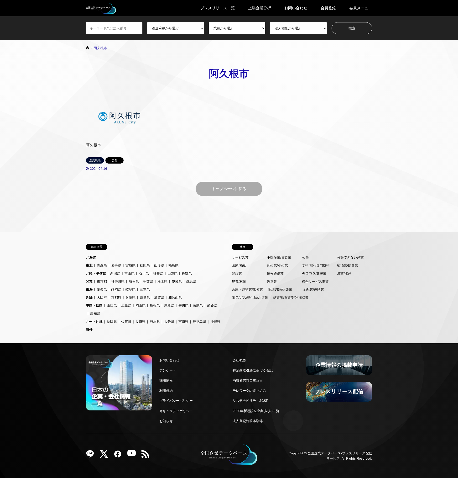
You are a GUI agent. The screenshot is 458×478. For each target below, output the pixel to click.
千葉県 (148, 281)
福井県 (158, 273)
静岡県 (116, 289)
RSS (147, 456)
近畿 (89, 297)
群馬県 (191, 281)
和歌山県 (175, 297)
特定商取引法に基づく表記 (253, 370)
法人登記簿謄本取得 (248, 421)
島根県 (155, 305)
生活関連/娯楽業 (280, 289)
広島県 (126, 305)
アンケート (167, 370)
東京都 (102, 281)
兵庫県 (130, 297)
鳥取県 (169, 305)
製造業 (272, 281)
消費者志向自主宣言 (248, 380)
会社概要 (239, 360)
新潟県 (115, 273)
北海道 (91, 257)
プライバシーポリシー (176, 401)
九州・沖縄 (94, 322)
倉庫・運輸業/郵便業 (247, 289)
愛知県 (102, 289)
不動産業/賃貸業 (279, 257)
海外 (89, 329)
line (92, 456)
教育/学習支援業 (314, 273)
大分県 (169, 322)
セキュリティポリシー (176, 411)
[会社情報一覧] (119, 382)
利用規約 (166, 391)
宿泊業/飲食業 (347, 265)
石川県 (144, 273)
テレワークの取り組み (249, 391)
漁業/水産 (344, 273)
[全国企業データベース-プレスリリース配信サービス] (101, 8)
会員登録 (328, 8)
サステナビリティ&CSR (250, 401)
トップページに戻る (229, 189)
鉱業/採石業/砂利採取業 (290, 297)
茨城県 (177, 281)
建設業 (237, 273)
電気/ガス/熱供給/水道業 (250, 297)
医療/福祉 (239, 265)
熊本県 (155, 322)
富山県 (130, 273)
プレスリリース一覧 (217, 8)
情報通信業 (275, 273)
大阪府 (102, 297)
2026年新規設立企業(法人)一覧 (256, 411)
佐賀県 (126, 322)
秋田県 (145, 265)
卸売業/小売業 (277, 265)
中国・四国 (94, 305)
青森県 (102, 265)
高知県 (95, 313)
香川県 (183, 305)
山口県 (112, 305)
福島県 (173, 265)
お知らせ (166, 421)
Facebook (119, 456)
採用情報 (166, 380)
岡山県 (140, 305)
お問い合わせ (295, 8)
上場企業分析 (259, 8)
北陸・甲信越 (96, 273)
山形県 (159, 265)
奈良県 (145, 297)
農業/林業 (239, 281)
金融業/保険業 (313, 289)
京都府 (116, 297)
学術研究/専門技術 (316, 265)
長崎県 (140, 322)
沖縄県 (215, 322)
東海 (89, 289)
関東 (89, 281)
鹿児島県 (199, 322)
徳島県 (198, 305)
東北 (89, 265)
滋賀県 (159, 297)
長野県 (187, 273)
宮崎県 (183, 322)
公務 (305, 257)
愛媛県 (212, 305)
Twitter (106, 456)
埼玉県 (134, 281)
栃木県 (162, 281)
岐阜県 (130, 289)
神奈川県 (118, 281)
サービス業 (240, 257)
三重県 (145, 289)
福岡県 (112, 322)
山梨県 (172, 273)
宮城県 (130, 265)
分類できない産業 (350, 257)
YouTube (133, 456)
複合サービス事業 (315, 281)
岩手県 (116, 265)
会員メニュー (360, 8)
